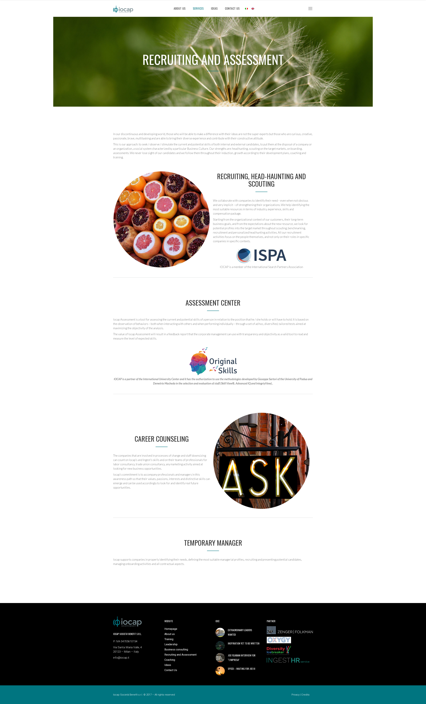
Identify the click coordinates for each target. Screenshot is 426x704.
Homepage (170, 628)
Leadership (171, 644)
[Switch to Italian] (246, 8)
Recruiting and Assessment (180, 654)
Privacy (296, 694)
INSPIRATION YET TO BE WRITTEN (243, 643)
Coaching (169, 659)
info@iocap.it (121, 657)
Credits (305, 694)
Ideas (167, 665)
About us (169, 634)
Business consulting (176, 649)
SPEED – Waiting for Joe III (241, 668)
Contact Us (170, 670)
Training (168, 639)
